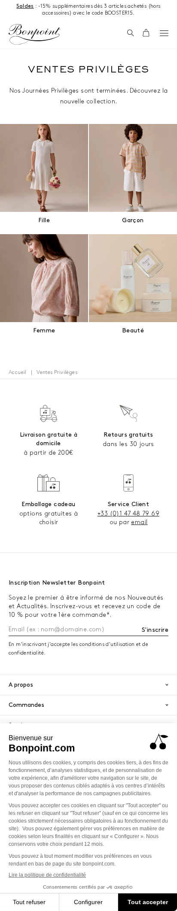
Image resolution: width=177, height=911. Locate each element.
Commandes (26, 705)
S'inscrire (155, 630)
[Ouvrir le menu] (164, 33)
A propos (21, 685)
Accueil (18, 372)
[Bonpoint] (34, 34)
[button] (130, 33)
